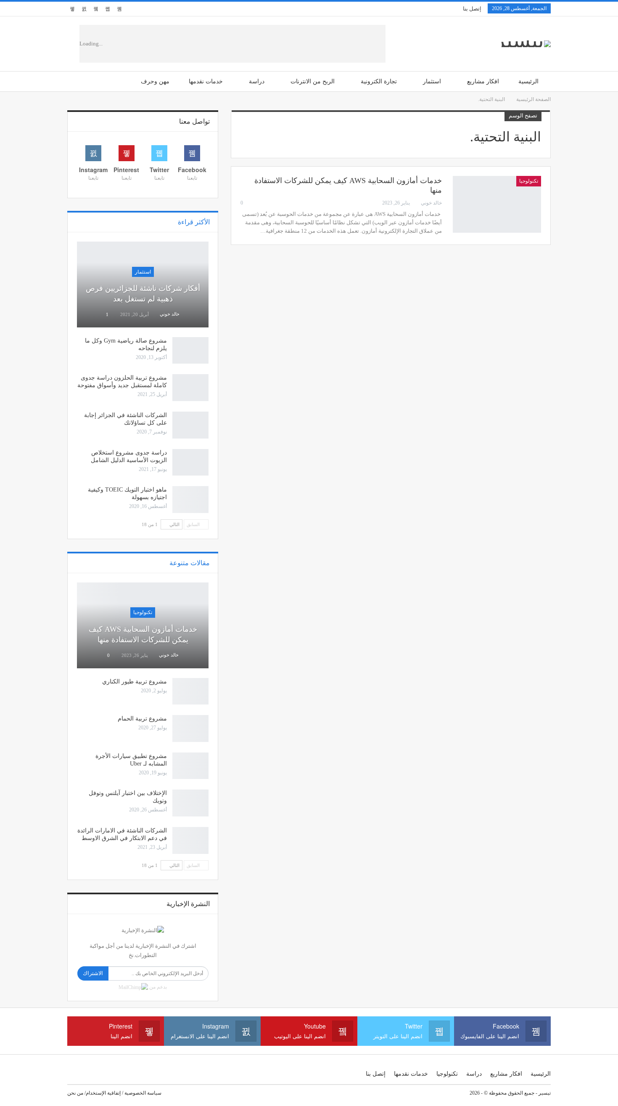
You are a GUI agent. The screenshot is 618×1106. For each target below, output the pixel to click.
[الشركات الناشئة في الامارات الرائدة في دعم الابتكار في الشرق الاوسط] (190, 840)
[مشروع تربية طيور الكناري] (190, 691)
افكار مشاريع (483, 81)
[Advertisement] (256, 44)
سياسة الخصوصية (142, 1093)
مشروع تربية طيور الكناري (134, 681)
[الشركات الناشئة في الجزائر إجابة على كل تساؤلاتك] (190, 425)
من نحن (75, 1093)
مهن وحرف (155, 81)
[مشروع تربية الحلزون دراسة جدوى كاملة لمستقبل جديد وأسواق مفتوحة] (190, 387)
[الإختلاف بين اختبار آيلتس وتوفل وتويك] (190, 803)
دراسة (256, 81)
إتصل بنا (472, 8)
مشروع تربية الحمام (142, 718)
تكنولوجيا (528, 181)
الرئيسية (528, 81)
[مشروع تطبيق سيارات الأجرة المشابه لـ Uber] (190, 765)
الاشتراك (93, 973)
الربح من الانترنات (313, 81)
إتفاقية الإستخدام (103, 1093)
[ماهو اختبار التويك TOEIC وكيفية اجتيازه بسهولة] (190, 499)
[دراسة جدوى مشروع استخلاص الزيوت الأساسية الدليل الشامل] (190, 462)
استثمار (432, 81)
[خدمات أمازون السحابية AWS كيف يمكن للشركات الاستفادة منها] (497, 204)
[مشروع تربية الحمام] (190, 728)
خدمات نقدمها (206, 81)
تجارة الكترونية (379, 81)
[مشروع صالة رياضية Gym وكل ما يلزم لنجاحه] (190, 350)
